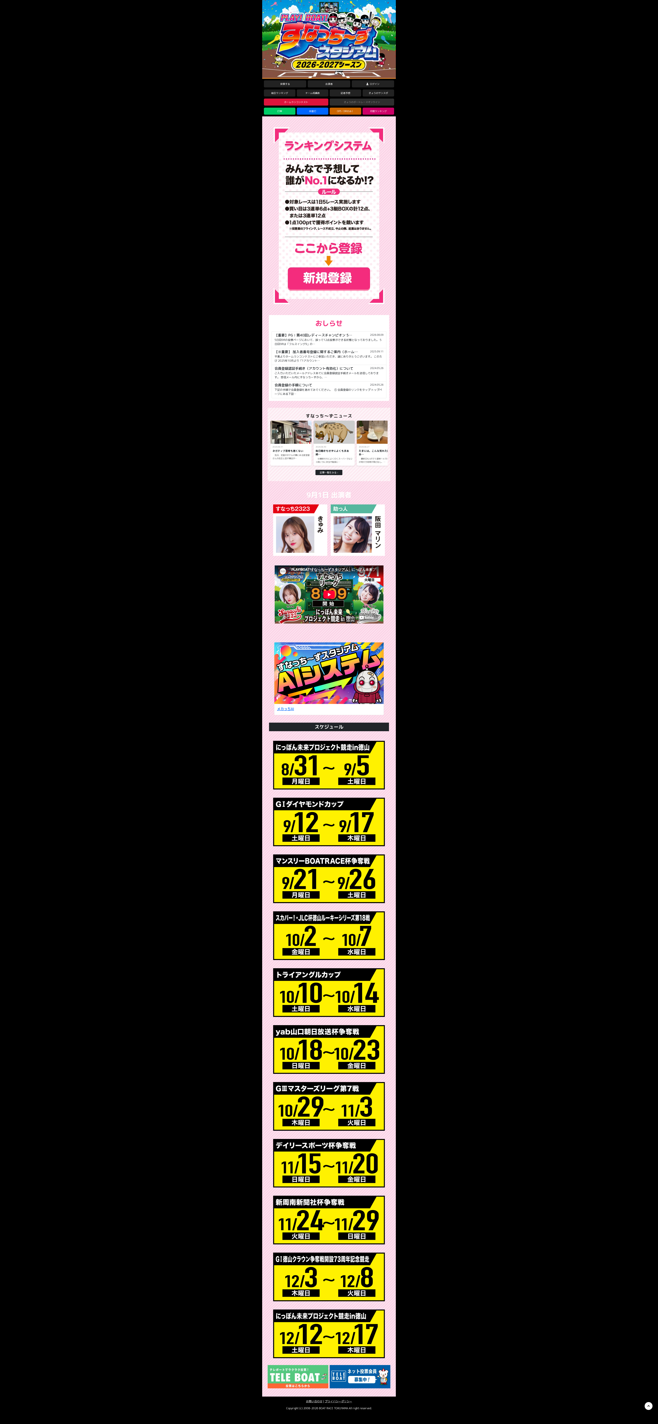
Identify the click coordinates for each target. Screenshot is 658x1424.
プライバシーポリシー (338, 1401)
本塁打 (312, 111)
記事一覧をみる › (329, 472)
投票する (285, 84)
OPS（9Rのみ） (345, 111)
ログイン (374, 84)
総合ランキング (279, 93)
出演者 (329, 84)
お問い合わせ (314, 1401)
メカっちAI (285, 708)
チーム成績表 (312, 93)
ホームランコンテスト (296, 102)
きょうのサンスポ (378, 93)
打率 (279, 111)
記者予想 (345, 93)
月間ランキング (378, 111)
